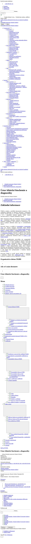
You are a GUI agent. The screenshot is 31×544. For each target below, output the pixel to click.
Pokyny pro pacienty (13, 327)
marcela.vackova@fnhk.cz (7, 463)
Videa (12, 393)
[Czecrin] (5, 515)
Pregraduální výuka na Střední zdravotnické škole (17, 376)
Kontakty (7, 441)
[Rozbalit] (14, 300)
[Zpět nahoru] (2, 537)
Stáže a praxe (8, 404)
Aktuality (7, 445)
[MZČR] (5, 517)
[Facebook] (1, 177)
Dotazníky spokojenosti (10, 440)
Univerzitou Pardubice (7, 233)
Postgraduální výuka (6, 244)
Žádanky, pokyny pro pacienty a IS (13, 293)
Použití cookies (6, 532)
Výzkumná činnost (9, 339)
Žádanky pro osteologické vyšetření (19, 326)
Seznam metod (8, 334)
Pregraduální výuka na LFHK (18, 372)
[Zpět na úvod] (9, 22)
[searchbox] (15, 15)
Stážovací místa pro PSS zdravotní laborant (18, 419)
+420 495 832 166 (17, 463)
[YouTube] (1, 181)
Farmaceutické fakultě (20, 230)
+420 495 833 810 (26, 463)
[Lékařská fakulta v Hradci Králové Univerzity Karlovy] (16, 516)
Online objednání (9, 291)
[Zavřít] (2, 13)
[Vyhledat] (4, 13)
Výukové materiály (12, 380)
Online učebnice (14, 395)
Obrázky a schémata (15, 398)
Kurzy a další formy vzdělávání (15, 378)
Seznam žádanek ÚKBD (13, 306)
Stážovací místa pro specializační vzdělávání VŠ (19, 417)
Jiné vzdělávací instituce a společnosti (16, 402)
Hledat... (16, 11)
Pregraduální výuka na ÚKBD (15, 359)
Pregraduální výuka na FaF (17, 373)
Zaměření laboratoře (9, 286)
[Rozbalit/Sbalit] (11, 28)
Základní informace (9, 284)
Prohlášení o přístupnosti (9, 531)
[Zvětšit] (16, 263)
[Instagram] (1, 178)
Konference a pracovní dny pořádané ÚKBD (18, 354)
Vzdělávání (7, 340)
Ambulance (7, 290)
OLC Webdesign (8, 534)
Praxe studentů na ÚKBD (14, 420)
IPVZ (7, 251)
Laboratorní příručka (10, 288)
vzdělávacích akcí (19, 254)
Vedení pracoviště (9, 443)
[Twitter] (1, 180)
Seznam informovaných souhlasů (15, 329)
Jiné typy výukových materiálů (18, 400)
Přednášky (13, 397)
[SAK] (5, 519)
